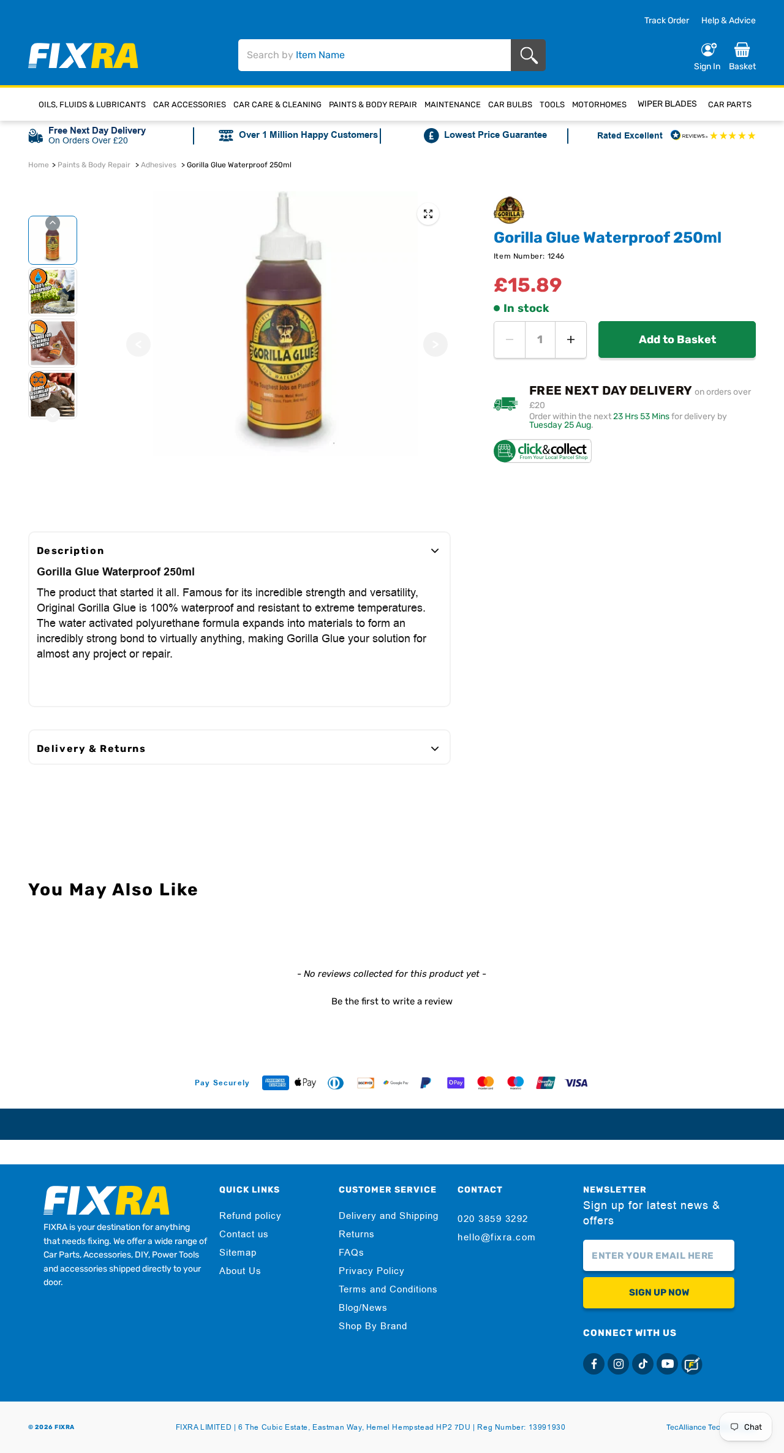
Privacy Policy (372, 1271)
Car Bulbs (510, 104)
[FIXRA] (83, 55)
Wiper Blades (667, 104)
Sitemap (238, 1252)
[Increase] (571, 340)
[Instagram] (618, 1364)
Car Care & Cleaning (277, 104)
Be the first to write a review (392, 1001)
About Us (240, 1271)
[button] (392, 1000)
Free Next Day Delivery (97, 130)
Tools (552, 104)
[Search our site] (531, 55)
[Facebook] (594, 1364)
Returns (357, 1234)
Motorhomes (599, 104)
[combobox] (374, 55)
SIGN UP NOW (659, 1292)
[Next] (435, 344)
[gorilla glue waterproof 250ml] (428, 213)
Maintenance (452, 104)
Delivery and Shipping (389, 1216)
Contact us (244, 1234)
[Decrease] (509, 340)
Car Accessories (189, 104)
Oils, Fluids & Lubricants (92, 104)
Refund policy (250, 1216)
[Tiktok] (643, 1364)
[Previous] (138, 344)
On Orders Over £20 (88, 140)
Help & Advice (728, 20)
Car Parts (730, 104)
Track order (666, 21)
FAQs (351, 1252)
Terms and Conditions (388, 1289)
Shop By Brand (373, 1326)
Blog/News (363, 1308)
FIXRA (65, 1427)
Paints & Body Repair (373, 104)
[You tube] (667, 1364)
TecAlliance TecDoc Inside (711, 1427)
